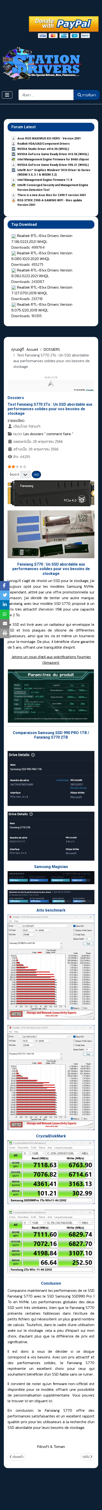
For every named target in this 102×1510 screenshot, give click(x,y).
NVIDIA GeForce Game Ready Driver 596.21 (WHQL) (53, 165)
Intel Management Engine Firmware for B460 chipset (53, 159)
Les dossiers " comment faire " (48, 434)
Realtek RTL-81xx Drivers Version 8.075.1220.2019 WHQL (41, 307)
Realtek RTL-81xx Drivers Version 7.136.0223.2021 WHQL (41, 238)
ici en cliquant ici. (39, 1401)
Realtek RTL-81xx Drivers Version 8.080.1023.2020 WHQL (41, 256)
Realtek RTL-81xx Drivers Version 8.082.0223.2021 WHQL (41, 273)
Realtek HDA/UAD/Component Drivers (43, 143)
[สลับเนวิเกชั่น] (7, 95)
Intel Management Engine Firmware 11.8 (44, 180)
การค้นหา (89, 95)
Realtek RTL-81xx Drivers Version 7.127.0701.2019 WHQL (41, 290)
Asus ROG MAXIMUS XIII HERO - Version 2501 (49, 138)
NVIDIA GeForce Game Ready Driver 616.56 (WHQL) (53, 154)
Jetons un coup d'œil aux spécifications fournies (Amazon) (51, 659)
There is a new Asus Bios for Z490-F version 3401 (51, 195)
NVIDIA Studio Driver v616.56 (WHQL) (43, 149)
